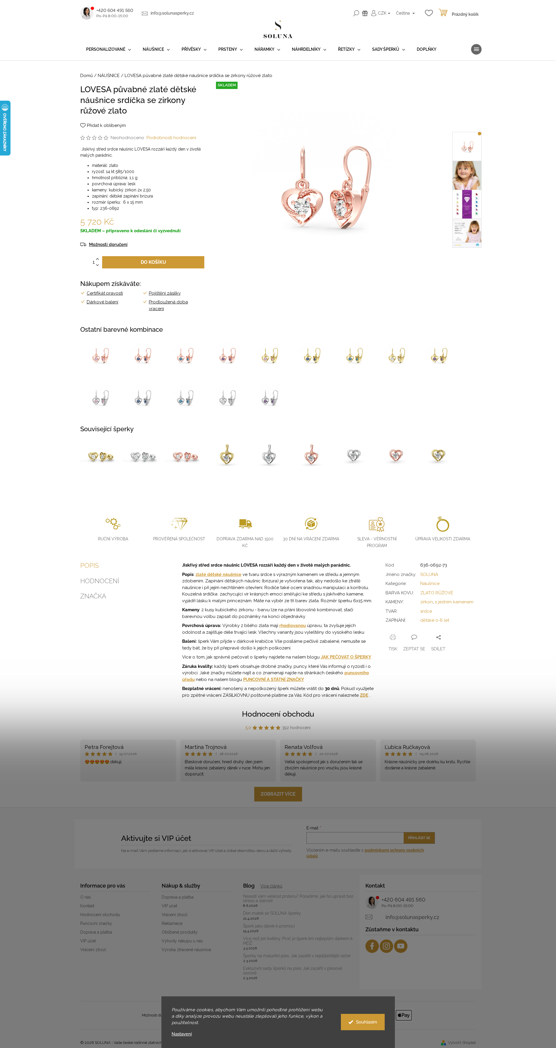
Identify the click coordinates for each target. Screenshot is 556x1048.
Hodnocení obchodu (278, 714)
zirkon (426, 602)
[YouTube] (400, 946)
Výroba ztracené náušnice (186, 949)
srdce (426, 611)
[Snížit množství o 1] (97, 265)
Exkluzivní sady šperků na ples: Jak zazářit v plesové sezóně (292, 970)
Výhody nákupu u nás (182, 941)
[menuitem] (108, 49)
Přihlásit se (419, 838)
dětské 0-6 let (434, 620)
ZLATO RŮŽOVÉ (436, 592)
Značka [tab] (93, 596)
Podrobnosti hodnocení (171, 137)
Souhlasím (366, 1022)
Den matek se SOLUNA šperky (272, 913)
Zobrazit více (278, 794)
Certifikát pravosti (105, 293)
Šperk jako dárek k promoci (269, 926)
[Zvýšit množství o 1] (97, 259)
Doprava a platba (96, 932)
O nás (85, 897)
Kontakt (87, 906)
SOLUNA (429, 574)
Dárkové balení (102, 302)
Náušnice (430, 583)
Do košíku (153, 262)
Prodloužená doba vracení (168, 305)
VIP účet (88, 941)
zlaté (201, 574)
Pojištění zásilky (165, 293)
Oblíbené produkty (180, 932)
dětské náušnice (224, 574)
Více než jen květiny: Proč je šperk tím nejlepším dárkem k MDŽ (298, 941)
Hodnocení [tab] (99, 580)
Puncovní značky (96, 923)
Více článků (271, 886)
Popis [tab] (89, 565)
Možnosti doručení (108, 244)
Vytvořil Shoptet (462, 1042)
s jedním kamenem (454, 602)
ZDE (364, 695)
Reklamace (172, 923)
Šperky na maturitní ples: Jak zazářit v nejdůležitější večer (297, 956)
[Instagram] (386, 946)
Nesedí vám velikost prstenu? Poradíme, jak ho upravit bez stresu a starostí (298, 898)
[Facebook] (372, 946)
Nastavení (182, 1034)
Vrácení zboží (93, 949)
